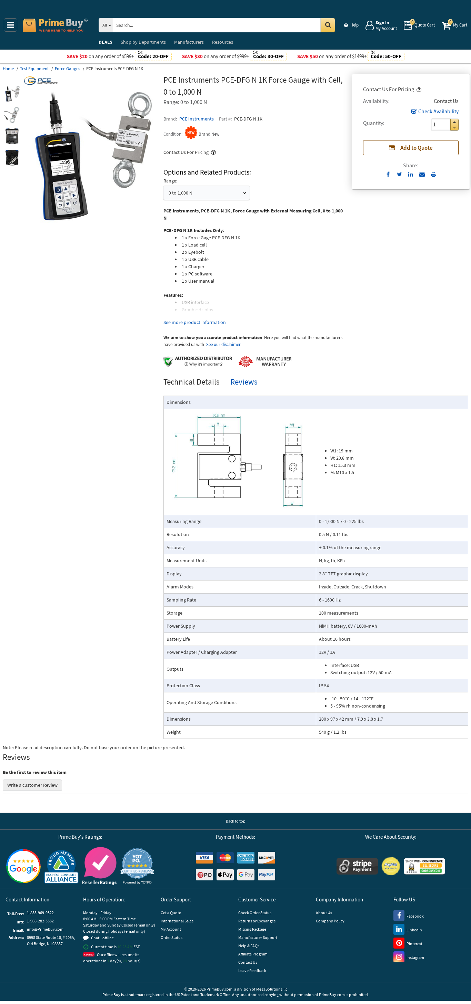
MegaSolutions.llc (271, 989)
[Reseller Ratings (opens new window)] (99, 866)
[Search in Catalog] (328, 25)
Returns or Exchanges (256, 920)
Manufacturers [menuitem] (189, 42)
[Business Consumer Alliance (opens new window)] (61, 866)
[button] (418, 89)
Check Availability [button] (438, 111)
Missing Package (252, 929)
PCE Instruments (196, 119)
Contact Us (247, 962)
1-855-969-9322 (40, 912)
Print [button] (434, 174)
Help (354, 25)
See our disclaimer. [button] (223, 344)
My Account (171, 929)
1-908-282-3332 (40, 920)
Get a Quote (171, 912)
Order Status (171, 937)
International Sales (177, 920)
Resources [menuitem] (222, 42)
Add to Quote (416, 147)
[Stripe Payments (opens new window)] (357, 866)
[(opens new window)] (12, 94)
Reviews (244, 382)
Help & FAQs (248, 945)
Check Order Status (254, 912)
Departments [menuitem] (143, 42)
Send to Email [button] (422, 174)
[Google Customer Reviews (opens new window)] (23, 866)
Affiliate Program (253, 953)
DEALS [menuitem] (105, 42)
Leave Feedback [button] (252, 970)
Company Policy (330, 920)
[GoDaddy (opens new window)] (424, 866)
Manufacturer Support (257, 937)
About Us (324, 912)
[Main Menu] (10, 25)
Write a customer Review (32, 785)
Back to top (235, 821)
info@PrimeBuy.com (45, 929)
